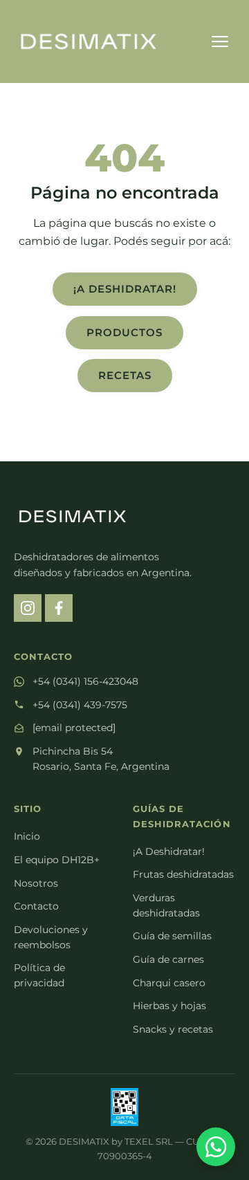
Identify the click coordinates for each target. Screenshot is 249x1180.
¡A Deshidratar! (124, 288)
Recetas (124, 375)
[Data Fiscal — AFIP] (124, 1107)
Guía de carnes (168, 959)
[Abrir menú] (220, 41)
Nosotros (36, 883)
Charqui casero (169, 983)
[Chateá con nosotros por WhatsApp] (215, 1146)
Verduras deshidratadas (166, 905)
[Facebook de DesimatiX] (59, 608)
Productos (124, 332)
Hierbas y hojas (169, 1005)
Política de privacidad (39, 975)
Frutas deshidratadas (183, 874)
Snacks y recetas (173, 1029)
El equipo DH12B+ (57, 860)
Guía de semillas (172, 936)
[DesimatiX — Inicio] (88, 41)
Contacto (36, 906)
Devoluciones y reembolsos (51, 937)
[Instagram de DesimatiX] (28, 608)
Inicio (27, 836)
